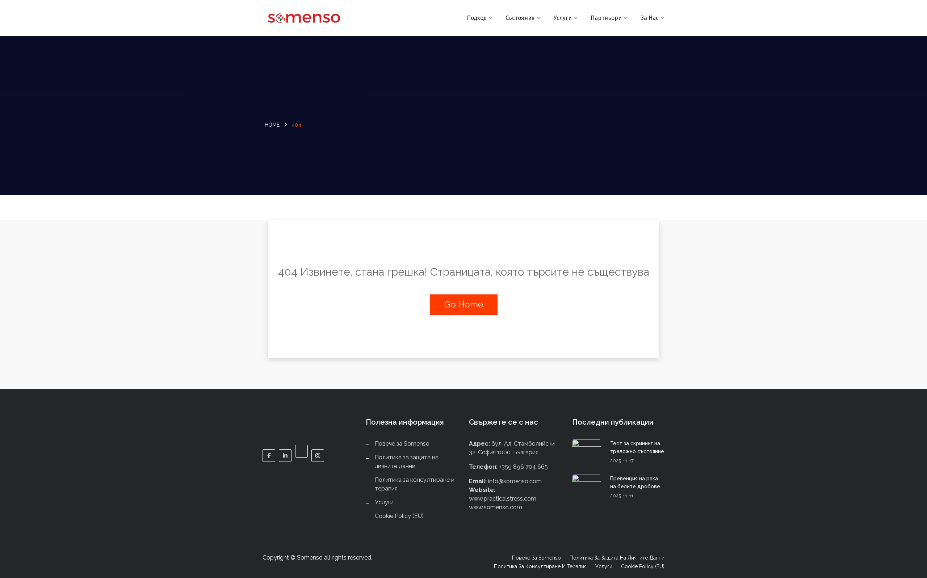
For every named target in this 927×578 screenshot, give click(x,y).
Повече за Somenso (402, 443)
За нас (650, 17)
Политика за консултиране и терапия (540, 566)
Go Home (463, 304)
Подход (477, 17)
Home (272, 125)
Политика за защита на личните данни (617, 558)
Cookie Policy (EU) (399, 516)
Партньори (606, 17)
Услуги (563, 17)
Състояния (520, 17)
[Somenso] (309, 18)
